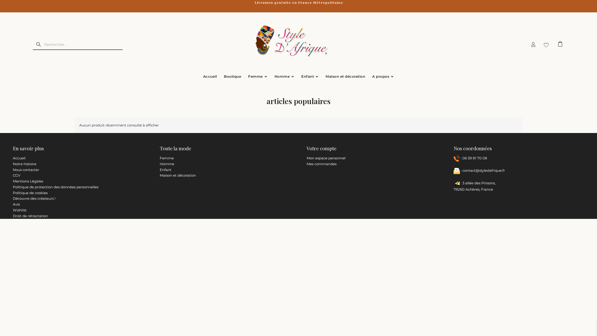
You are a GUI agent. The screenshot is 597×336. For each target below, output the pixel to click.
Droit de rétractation (30, 216)
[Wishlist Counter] (545, 44)
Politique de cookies (30, 193)
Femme (167, 158)
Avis (16, 204)
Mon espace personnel (326, 158)
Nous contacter (26, 170)
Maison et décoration (178, 175)
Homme (167, 164)
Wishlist (20, 210)
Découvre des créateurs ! (34, 198)
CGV (16, 175)
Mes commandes (322, 164)
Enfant (165, 170)
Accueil (19, 158)
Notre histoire (24, 164)
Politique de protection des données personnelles (55, 187)
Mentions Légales (28, 181)
